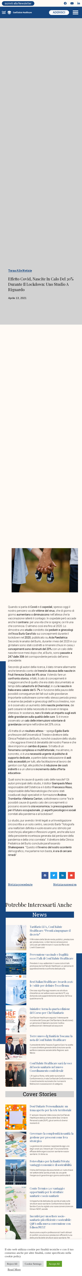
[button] (75, 12)
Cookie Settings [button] (33, 1263)
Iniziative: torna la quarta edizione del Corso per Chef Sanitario (50, 1011)
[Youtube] (72, 3)
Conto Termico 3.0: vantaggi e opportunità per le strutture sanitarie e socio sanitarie (47, 1192)
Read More (14, 1269)
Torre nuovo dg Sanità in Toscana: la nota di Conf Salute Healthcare (51, 1038)
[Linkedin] (78, 3)
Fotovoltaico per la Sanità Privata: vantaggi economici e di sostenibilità (51, 1163)
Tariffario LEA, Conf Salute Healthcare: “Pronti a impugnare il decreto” (50, 930)
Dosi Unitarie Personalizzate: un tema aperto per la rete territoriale (51, 1108)
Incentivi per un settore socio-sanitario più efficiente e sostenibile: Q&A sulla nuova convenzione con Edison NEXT (50, 1221)
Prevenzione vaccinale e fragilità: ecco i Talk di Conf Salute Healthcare (51, 956)
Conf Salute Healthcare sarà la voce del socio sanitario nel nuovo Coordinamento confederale (51, 1067)
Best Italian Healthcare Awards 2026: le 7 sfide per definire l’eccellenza (51, 983)
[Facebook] (65, 3)
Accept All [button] (54, 1263)
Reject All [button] (12, 1263)
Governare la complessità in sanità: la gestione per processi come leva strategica (51, 1137)
